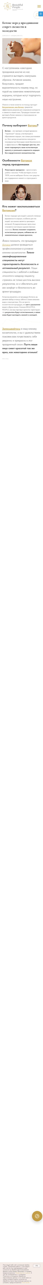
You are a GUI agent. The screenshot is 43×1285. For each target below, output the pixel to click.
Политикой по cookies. (23, 1273)
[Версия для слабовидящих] (40, 13)
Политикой (25, 1282)
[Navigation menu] (39, 6)
